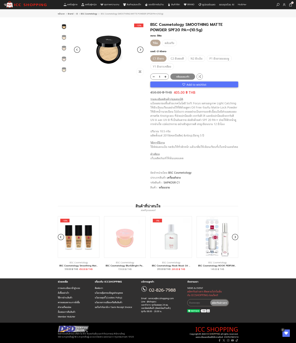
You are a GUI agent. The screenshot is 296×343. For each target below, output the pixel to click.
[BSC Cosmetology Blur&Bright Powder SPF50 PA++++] (125, 237)
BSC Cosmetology (89, 14)
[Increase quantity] (166, 77)
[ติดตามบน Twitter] (223, 340)
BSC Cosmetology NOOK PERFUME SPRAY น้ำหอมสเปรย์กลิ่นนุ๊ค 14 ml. (234, 265)
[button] (194, 84)
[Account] (284, 5)
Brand (70, 14)
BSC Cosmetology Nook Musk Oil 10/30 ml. (175, 265)
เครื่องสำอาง (174, 177)
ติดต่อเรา (99, 287)
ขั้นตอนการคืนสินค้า (66, 311)
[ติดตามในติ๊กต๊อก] (236, 340)
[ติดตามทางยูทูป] (232, 340)
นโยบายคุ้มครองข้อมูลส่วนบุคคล (109, 292)
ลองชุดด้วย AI (226, 4)
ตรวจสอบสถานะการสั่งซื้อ (69, 302)
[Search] (278, 5)
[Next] (140, 50)
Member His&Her (66, 316)
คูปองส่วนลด (208, 4)
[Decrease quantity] (152, 77)
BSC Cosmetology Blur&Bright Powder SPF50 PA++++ (134, 265)
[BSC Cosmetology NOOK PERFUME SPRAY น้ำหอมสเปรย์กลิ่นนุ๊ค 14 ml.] (217, 237)
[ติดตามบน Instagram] (228, 340)
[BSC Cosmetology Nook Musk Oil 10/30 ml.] (171, 237)
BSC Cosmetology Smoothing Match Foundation (85, 265)
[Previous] (77, 50)
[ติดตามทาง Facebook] (219, 340)
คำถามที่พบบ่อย (64, 307)
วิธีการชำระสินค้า (65, 297)
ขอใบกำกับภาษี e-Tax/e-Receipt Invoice (113, 307)
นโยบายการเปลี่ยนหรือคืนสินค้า (108, 302)
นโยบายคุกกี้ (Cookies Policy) (108, 297)
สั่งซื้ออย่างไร (63, 292)
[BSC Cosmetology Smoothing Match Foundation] (78, 237)
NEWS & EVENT (195, 287)
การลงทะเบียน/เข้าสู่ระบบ (69, 287)
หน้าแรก (61, 14)
